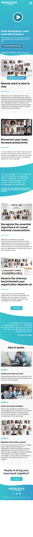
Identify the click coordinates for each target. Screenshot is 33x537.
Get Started (16, 479)
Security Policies (26, 497)
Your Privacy (14, 497)
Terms (19, 497)
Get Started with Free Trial (12, 46)
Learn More (16, 308)
